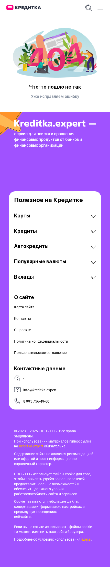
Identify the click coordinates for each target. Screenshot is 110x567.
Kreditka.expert (31, 446)
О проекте (22, 330)
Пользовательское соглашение (40, 353)
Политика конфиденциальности (41, 341)
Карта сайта (24, 307)
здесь (86, 539)
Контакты (22, 319)
